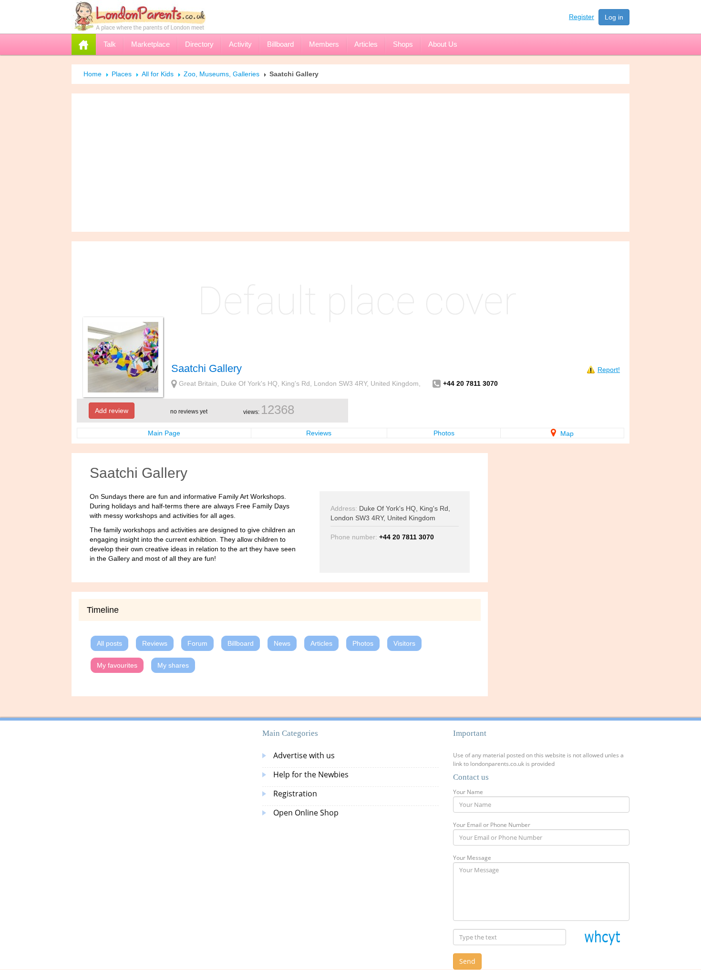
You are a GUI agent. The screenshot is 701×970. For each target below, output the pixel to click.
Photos (443, 433)
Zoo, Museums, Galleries (221, 74)
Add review (111, 410)
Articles (321, 643)
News (282, 643)
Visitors (404, 643)
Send (467, 961)
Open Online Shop (306, 812)
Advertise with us (304, 755)
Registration (295, 793)
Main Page (164, 433)
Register (581, 17)
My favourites (117, 665)
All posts (109, 643)
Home (92, 74)
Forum (197, 643)
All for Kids (158, 74)
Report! (609, 369)
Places (122, 74)
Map (566, 433)
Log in (614, 17)
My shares (173, 665)
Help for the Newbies (311, 774)
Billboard (240, 643)
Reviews (318, 433)
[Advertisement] (350, 162)
